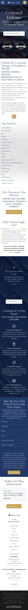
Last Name (4, 426)
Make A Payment (14, 546)
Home (14, 529)
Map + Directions (14, 565)
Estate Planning (14, 540)
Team (14, 532)
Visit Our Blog (12, 506)
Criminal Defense (14, 537)
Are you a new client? (7, 440)
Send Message (14, 472)
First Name (4, 421)
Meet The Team (12, 212)
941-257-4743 (14, 522)
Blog (14, 543)
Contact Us (14, 549)
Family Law (14, 535)
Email (3, 435)
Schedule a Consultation (12, 33)
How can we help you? (8, 445)
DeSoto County (15, 89)
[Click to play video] (14, 116)
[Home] (13, 2)
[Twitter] (14, 587)
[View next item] (5, 54)
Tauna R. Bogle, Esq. (16, 229)
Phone (3, 431)
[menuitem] (6, 603)
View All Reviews (13, 301)
